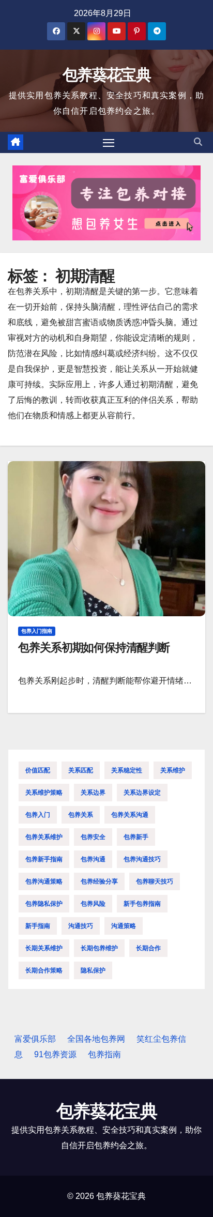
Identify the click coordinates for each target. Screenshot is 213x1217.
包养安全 (93, 837)
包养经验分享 (99, 881)
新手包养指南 (142, 903)
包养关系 (80, 814)
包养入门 (37, 814)
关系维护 (172, 770)
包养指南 (104, 1054)
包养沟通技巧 (142, 859)
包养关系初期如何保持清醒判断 (94, 648)
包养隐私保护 (44, 903)
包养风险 (93, 903)
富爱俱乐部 (35, 1039)
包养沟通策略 (44, 881)
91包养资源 (55, 1054)
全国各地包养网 (96, 1039)
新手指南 (37, 926)
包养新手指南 (44, 859)
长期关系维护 (44, 948)
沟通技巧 (80, 926)
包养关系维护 (44, 837)
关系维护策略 (44, 792)
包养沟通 (93, 859)
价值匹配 (37, 770)
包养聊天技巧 (154, 881)
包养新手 (136, 837)
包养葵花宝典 (106, 74)
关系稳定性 (126, 770)
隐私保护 (93, 970)
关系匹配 (80, 770)
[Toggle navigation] (108, 142)
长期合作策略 (44, 970)
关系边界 (93, 792)
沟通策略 (123, 926)
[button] (198, 142)
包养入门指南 (36, 631)
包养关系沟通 (129, 814)
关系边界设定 (142, 792)
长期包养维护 (99, 948)
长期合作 (148, 948)
